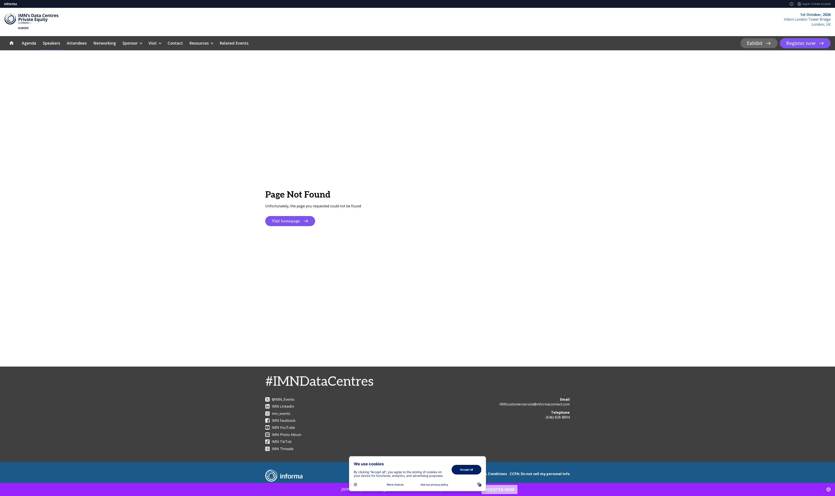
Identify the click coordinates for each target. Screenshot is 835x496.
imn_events (281, 413)
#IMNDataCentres (319, 382)
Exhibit (755, 43)
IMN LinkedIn (283, 406)
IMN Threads (283, 448)
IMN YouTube (283, 427)
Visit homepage (286, 221)
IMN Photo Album (286, 434)
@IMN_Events (283, 399)
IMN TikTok (282, 441)
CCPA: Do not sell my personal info (540, 473)
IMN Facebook (284, 420)
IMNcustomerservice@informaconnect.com (534, 404)
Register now (801, 43)
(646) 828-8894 (558, 417)
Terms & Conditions (489, 473)
